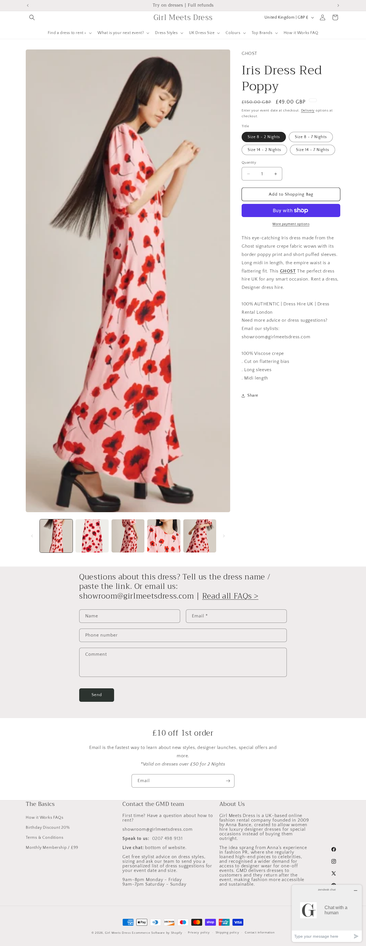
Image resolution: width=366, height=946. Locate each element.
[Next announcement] (338, 5)
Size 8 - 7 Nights (311, 137)
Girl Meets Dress (118, 933)
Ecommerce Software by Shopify (157, 933)
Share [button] (252, 395)
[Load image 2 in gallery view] (91, 535)
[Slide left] (32, 536)
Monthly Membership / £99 (52, 847)
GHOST (288, 271)
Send (97, 695)
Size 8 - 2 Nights (264, 137)
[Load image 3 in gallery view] (128, 535)
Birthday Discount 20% (48, 827)
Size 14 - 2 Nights (264, 150)
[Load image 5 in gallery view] (199, 535)
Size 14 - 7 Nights (312, 150)
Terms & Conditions (44, 837)
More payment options (290, 224)
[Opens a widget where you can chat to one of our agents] (327, 913)
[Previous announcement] (27, 5)
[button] (32, 17)
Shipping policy (227, 932)
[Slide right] (224, 536)
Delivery (308, 110)
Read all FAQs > (230, 596)
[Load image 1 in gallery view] (56, 535)
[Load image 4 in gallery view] (163, 535)
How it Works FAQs (44, 817)
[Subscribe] (228, 781)
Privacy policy (199, 932)
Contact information (259, 932)
